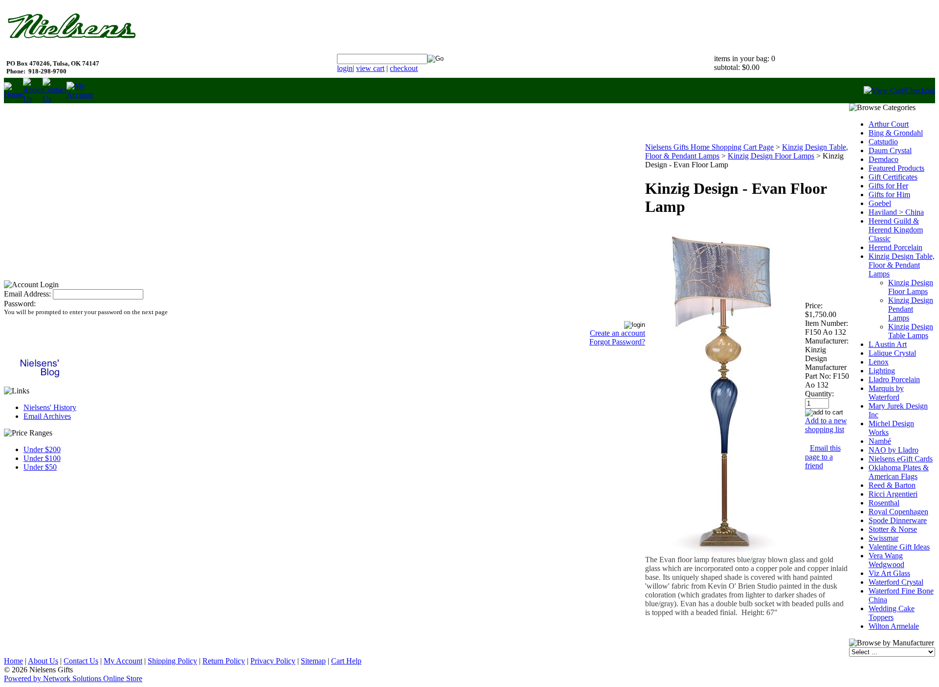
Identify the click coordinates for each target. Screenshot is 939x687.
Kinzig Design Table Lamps (910, 331)
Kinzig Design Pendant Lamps (910, 309)
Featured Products (896, 168)
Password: (20, 303)
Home (13, 661)
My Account (123, 661)
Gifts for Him (889, 194)
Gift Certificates (893, 177)
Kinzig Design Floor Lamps (771, 156)
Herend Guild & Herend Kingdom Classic (896, 230)
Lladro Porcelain (894, 379)
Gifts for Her (888, 186)
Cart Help (346, 661)
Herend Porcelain (895, 247)
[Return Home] (13, 94)
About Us (43, 661)
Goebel (880, 203)
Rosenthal (884, 503)
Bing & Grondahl (896, 133)
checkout (404, 68)
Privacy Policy (272, 661)
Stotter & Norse (893, 529)
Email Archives (47, 416)
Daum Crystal (890, 150)
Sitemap (313, 661)
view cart (370, 68)
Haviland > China (896, 212)
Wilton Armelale (894, 626)
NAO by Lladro (893, 450)
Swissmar (883, 538)
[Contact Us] (55, 98)
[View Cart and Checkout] (899, 90)
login (345, 68)
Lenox (879, 362)
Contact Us (81, 661)
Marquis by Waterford (886, 392)
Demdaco (883, 159)
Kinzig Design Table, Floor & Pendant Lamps (902, 265)
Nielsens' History (49, 407)
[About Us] (33, 98)
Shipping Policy (172, 661)
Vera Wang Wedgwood (886, 560)
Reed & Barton (892, 485)
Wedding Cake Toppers (892, 612)
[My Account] (80, 95)
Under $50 (40, 467)
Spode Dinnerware (898, 520)
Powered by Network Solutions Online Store (73, 678)
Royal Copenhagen (898, 511)
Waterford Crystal (896, 582)
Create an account (617, 333)
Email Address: (27, 294)
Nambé (880, 441)
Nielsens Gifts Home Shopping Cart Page (709, 147)
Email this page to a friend (823, 457)
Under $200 (42, 449)
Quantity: (819, 393)
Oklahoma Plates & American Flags (899, 472)
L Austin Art (888, 344)
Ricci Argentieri (893, 494)
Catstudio (883, 141)
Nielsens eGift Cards (901, 459)
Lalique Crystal (892, 353)
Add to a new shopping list (826, 425)
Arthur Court (889, 124)
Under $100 (42, 458)
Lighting (882, 370)
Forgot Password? (617, 342)
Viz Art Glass (889, 573)
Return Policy (223, 661)
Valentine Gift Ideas (899, 547)
